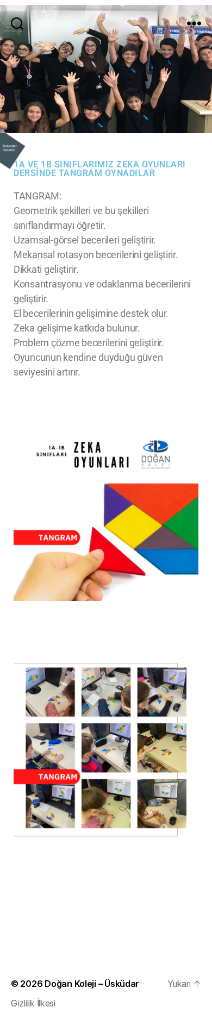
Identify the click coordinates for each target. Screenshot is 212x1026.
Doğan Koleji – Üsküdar (92, 983)
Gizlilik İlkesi (33, 1003)
